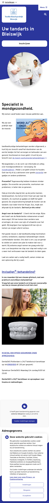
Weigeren (26, 490)
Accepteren (27, 496)
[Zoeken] (45, 14)
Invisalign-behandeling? (18, 272)
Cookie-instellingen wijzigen (24, 421)
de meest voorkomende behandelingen (28, 158)
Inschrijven (24, 43)
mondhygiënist (8, 170)
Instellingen (26, 485)
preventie (39, 173)
